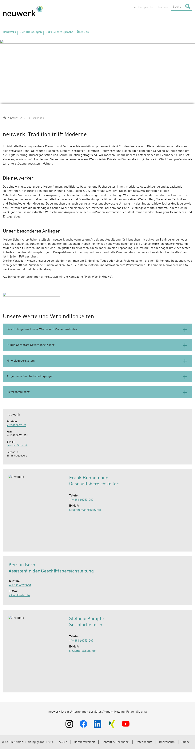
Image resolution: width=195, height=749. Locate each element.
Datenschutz (144, 742)
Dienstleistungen (31, 32)
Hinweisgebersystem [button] (21, 360)
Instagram (69, 724)
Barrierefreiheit (84, 742)
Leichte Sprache (143, 7)
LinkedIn (97, 724)
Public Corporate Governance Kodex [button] (31, 345)
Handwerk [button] (9, 32)
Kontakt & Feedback (115, 742)
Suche (185, 742)
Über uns (83, 32)
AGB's (63, 742)
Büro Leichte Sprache (59, 32)
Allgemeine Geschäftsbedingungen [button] (30, 376)
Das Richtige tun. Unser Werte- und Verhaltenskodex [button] (42, 329)
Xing (111, 724)
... (25, 117)
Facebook (83, 724)
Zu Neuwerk (23, 11)
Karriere (163, 7)
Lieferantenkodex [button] (18, 392)
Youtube (125, 724)
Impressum (167, 742)
